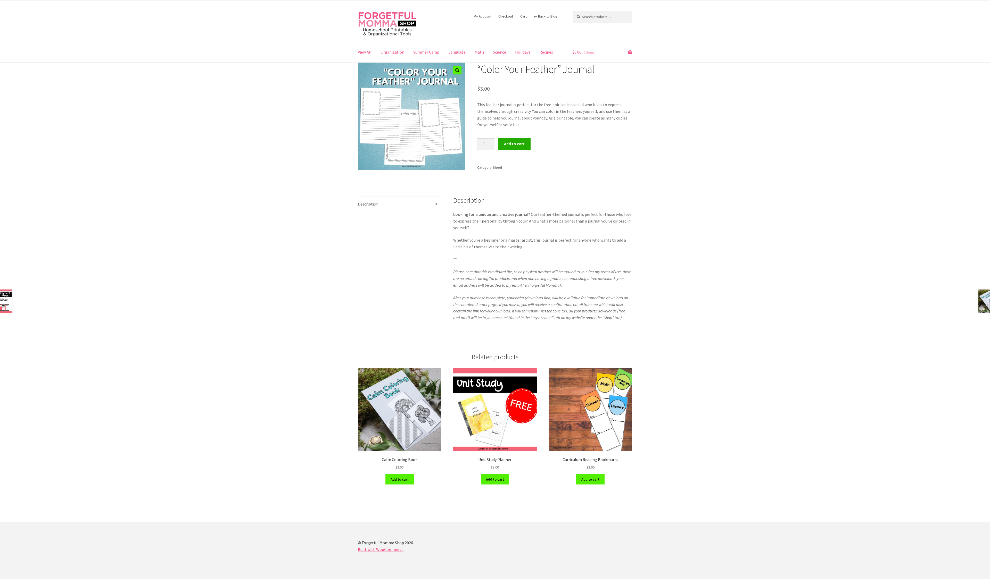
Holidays (522, 52)
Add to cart (514, 143)
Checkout (505, 16)
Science (499, 52)
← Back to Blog (545, 16)
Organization (392, 52)
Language (457, 52)
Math (479, 52)
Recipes (546, 52)
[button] (457, 70)
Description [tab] (368, 204)
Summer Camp (426, 52)
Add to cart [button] (400, 479)
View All (365, 52)
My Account (482, 16)
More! (497, 167)
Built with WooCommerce (380, 549)
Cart (523, 16)
